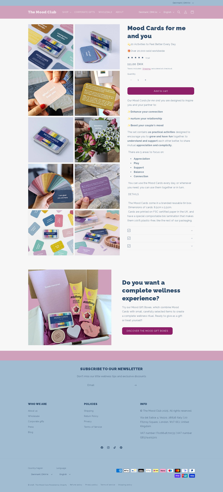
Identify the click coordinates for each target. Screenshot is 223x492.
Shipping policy (125, 485)
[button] (66, 12)
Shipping (146, 69)
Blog (30, 432)
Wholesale (33, 416)
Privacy (88, 421)
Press (31, 427)
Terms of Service (93, 427)
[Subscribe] (135, 385)
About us (33, 411)
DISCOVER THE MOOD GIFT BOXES (147, 331)
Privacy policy (91, 485)
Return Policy (91, 416)
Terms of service (108, 485)
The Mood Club (42, 485)
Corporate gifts (36, 421)
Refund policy (76, 485)
